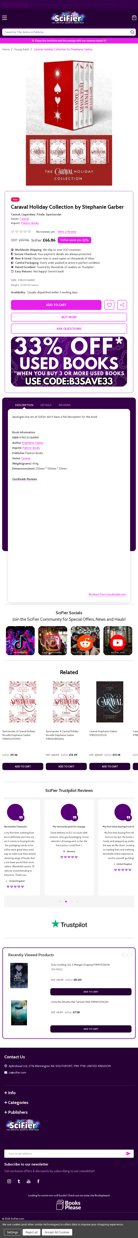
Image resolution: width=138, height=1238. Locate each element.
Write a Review (67, 231)
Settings (12, 1232)
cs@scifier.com (17, 1072)
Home (6, 49)
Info (12, 1092)
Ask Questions (69, 329)
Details (46, 405)
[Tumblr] (19, 1181)
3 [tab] (72, 902)
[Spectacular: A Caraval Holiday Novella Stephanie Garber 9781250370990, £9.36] (22, 701)
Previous (124, 954)
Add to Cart (91, 991)
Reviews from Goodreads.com (107, 594)
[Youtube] (28, 1181)
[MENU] (4, 17)
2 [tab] (66, 902)
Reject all (32, 1232)
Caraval (25, 458)
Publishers (18, 1112)
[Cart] (134, 17)
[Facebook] (38, 1181)
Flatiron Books (31, 448)
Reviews (65, 405)
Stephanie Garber (33, 442)
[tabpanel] (23, 727)
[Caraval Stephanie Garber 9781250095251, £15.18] (109, 701)
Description (24, 405)
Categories (18, 1102)
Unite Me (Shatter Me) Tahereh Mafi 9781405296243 (79, 1001)
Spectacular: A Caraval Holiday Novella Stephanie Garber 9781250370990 (18, 735)
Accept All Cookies (57, 1232)
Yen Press (57, 969)
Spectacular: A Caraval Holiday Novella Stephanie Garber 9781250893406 (62, 735)
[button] (69, 362)
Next (130, 954)
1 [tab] (60, 902)
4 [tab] (78, 902)
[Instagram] (9, 1181)
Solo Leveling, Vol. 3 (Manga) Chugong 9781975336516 (80, 964)
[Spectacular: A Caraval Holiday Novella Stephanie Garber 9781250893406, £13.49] (66, 701)
